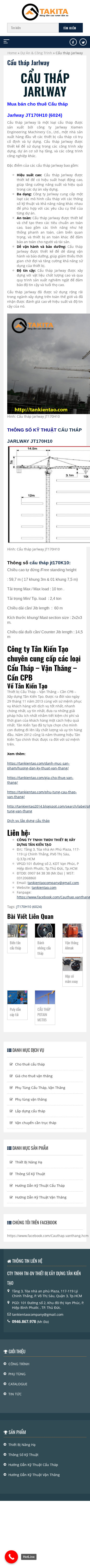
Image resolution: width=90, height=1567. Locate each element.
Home (12, 53)
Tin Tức (15, 1394)
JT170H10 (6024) (29, 906)
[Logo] (45, 10)
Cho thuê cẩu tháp (30, 1064)
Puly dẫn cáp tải (15, 1012)
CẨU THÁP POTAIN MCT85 (43, 1014)
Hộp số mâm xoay (71, 978)
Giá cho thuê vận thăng (34, 1076)
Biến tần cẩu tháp (15, 945)
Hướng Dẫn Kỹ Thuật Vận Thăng (40, 1197)
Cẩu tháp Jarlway (28, 62)
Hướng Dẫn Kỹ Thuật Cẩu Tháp (40, 1185)
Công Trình (18, 1364)
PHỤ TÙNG (16, 1374)
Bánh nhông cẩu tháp (44, 948)
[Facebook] (73, 42)
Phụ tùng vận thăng (31, 1099)
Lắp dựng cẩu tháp (30, 1111)
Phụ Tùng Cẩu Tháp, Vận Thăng (40, 1087)
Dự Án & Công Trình (36, 53)
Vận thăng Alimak (71, 945)
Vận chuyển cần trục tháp (35, 1122)
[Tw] (83, 42)
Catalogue (17, 1384)
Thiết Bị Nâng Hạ (28, 1162)
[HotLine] (11, 1556)
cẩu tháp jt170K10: (50, 562)
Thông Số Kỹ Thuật (30, 1174)
